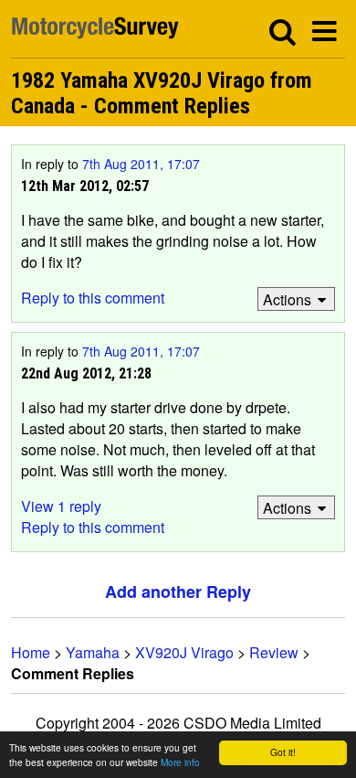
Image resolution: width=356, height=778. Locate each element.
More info (180, 762)
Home (30, 652)
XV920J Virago (184, 652)
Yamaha (93, 652)
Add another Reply (178, 591)
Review (273, 652)
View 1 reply (61, 506)
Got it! (283, 752)
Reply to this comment (92, 297)
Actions (287, 299)
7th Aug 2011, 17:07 (141, 164)
